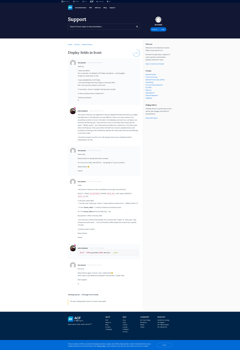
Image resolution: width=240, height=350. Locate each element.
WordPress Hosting (163, 320)
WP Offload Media (163, 325)
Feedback (149, 98)
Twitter (142, 327)
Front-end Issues (152, 77)
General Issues (87, 44)
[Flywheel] (76, 1)
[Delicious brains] (108, 1)
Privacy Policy (101, 346)
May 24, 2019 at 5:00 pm (95, 181)
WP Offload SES (162, 327)
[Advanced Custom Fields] (70, 7)
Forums (77, 44)
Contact (125, 327)
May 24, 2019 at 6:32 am (95, 150)
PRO (90, 8)
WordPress (143, 322)
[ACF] (91, 1)
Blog (105, 8)
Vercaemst (82, 63)
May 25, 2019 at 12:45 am (97, 248)
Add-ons (98, 8)
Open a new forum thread (155, 64)
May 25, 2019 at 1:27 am (95, 265)
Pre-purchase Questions (154, 85)
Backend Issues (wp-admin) (155, 80)
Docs (124, 320)
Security (125, 331)
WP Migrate (161, 322)
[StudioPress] (100, 1)
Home (70, 44)
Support (112, 8)
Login (163, 29)
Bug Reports (150, 93)
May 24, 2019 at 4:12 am (97, 111)
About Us (108, 322)
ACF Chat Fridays (145, 320)
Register (155, 29)
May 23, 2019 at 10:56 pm (95, 62)
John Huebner (83, 111)
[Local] (84, 1)
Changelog (108, 329)
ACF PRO (149, 88)
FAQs (124, 322)
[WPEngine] (65, 1)
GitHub (142, 325)
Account (107, 327)
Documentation (80, 8)
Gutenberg (149, 82)
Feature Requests (152, 95)
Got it (164, 345)
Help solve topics (152, 118)
